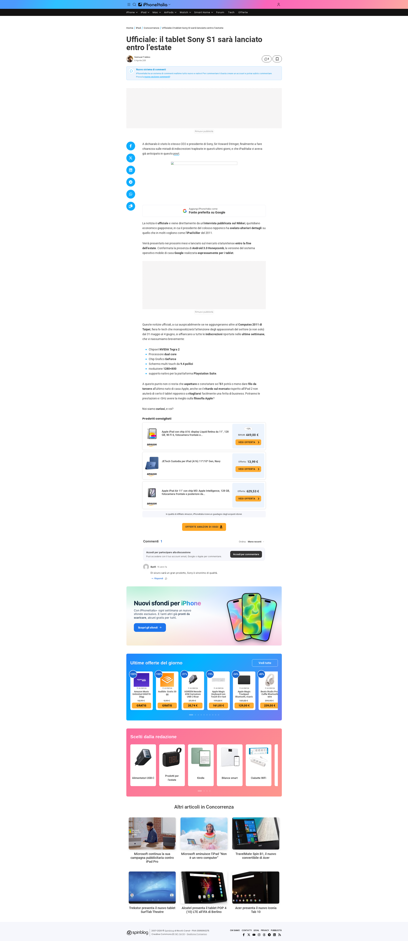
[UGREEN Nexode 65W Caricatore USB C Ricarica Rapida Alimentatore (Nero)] (192, 679)
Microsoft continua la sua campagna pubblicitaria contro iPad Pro (152, 857)
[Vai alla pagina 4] (201, 714)
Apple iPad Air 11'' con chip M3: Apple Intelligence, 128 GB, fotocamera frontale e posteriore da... (196, 492)
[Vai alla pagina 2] (195, 714)
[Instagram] (259, 934)
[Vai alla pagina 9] (215, 714)
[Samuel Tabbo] (129, 59)
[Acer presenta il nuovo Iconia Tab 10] (255, 887)
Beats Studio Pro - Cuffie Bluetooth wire (270, 694)
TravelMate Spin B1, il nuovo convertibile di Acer (256, 856)
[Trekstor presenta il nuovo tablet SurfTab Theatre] (152, 887)
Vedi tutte (265, 663)
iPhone (130, 12)
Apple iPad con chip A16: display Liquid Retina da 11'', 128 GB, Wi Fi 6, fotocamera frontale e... (195, 433)
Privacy (265, 930)
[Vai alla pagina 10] (218, 714)
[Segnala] (166, 578)
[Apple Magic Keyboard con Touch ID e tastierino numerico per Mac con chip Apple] (218, 679)
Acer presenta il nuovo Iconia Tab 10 (256, 910)
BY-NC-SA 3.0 (178, 934)
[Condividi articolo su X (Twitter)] (130, 158)
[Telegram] (269, 934)
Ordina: (242, 541)
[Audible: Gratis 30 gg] (167, 679)
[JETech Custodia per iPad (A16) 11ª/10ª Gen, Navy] (152, 463)
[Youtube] (254, 934)
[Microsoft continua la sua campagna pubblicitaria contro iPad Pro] (152, 833)
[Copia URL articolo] (130, 206)
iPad (144, 12)
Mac (155, 12)
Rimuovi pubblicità (204, 131)
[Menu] (129, 4)
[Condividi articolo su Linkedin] (130, 170)
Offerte (243, 12)
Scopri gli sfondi (148, 627)
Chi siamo (235, 930)
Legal (256, 930)
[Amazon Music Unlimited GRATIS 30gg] (141, 679)
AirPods (169, 12)
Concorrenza (151, 28)
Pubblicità (276, 930)
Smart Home (202, 12)
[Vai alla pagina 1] (191, 714)
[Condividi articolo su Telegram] (130, 182)
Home (129, 28)
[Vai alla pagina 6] (207, 714)
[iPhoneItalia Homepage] (152, 4)
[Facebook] (244, 934)
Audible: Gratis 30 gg (167, 692)
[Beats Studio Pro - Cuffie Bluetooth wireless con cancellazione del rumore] (269, 679)
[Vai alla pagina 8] (212, 714)
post (176, 153)
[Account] (278, 4)
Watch (184, 12)
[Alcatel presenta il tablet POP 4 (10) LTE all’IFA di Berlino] (204, 887)
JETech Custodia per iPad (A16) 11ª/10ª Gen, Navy (191, 461)
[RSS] (280, 934)
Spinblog (169, 930)
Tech (231, 12)
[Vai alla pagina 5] (204, 714)
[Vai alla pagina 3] (198, 714)
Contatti (247, 930)
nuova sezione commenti (157, 76)
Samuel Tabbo (142, 57)
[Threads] (264, 934)
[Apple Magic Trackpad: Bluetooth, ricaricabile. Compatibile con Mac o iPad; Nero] (244, 679)
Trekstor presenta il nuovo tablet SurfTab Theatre (152, 910)
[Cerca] (134, 4)
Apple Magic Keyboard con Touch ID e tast (218, 694)
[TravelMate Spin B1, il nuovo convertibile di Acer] (255, 833)
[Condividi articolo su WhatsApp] (130, 194)
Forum (220, 12)
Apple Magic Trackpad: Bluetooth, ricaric (244, 694)
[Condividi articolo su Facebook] (130, 146)
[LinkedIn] (274, 934)
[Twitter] (249, 934)
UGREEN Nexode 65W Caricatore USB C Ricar (192, 694)
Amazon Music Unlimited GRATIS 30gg (141, 694)
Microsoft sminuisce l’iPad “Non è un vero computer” (204, 856)
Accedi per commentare (246, 554)
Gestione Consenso (197, 934)
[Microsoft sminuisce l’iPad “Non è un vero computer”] (204, 833)
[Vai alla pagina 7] (209, 714)
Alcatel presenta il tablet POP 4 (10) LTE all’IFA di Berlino (204, 910)
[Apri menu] (169, 4)
